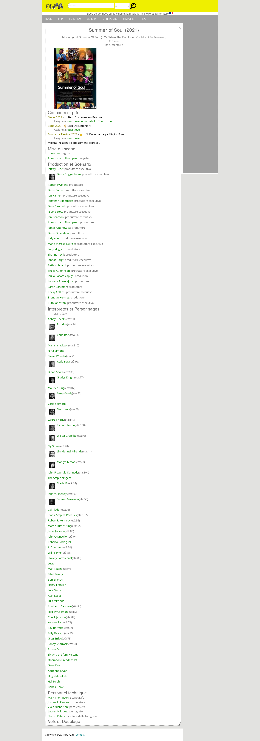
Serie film (75, 18)
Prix (60, 18)
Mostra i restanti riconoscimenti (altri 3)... (74, 143)
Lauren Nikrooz (57, 711)
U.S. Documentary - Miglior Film (104, 134)
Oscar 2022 (55, 117)
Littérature (110, 18)
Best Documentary (79, 126)
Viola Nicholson (58, 707)
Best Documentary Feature (85, 117)
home (48, 18)
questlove (73, 121)
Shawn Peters (56, 716)
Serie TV (92, 18)
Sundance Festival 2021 (63, 134)
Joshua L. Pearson (59, 702)
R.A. (143, 18)
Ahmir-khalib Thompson (96, 121)
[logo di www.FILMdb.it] (55, 5)
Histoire (128, 18)
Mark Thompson (58, 697)
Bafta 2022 (55, 126)
